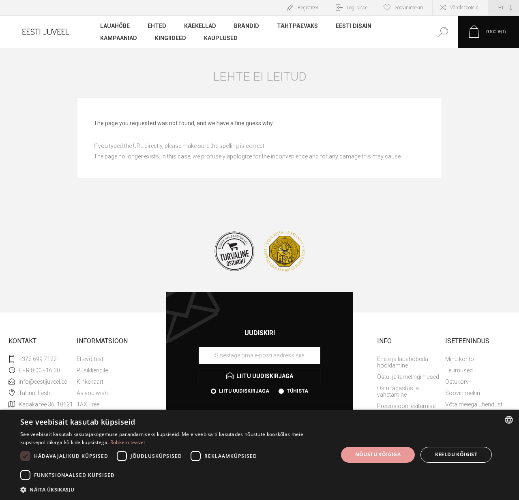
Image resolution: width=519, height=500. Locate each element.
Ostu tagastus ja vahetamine (398, 391)
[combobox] (509, 420)
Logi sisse (357, 8)
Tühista (297, 391)
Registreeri (309, 8)
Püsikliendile (92, 370)
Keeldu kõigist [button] (456, 454)
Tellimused (459, 370)
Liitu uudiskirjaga (244, 391)
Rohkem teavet (128, 442)
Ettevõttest (90, 359)
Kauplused (221, 38)
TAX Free (88, 404)
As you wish (92, 393)
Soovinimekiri (462, 393)
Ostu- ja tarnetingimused (408, 377)
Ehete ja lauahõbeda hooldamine (402, 362)
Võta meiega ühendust (473, 404)
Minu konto (459, 359)
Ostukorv (457, 381)
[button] (174, 489)
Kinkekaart (90, 381)
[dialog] (259, 455)
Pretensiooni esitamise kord (406, 409)
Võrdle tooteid (464, 8)
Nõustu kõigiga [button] (378, 454)
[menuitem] (110, 359)
